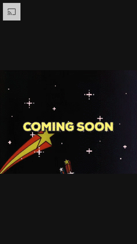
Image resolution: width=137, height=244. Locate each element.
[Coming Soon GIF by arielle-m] (68, 122)
